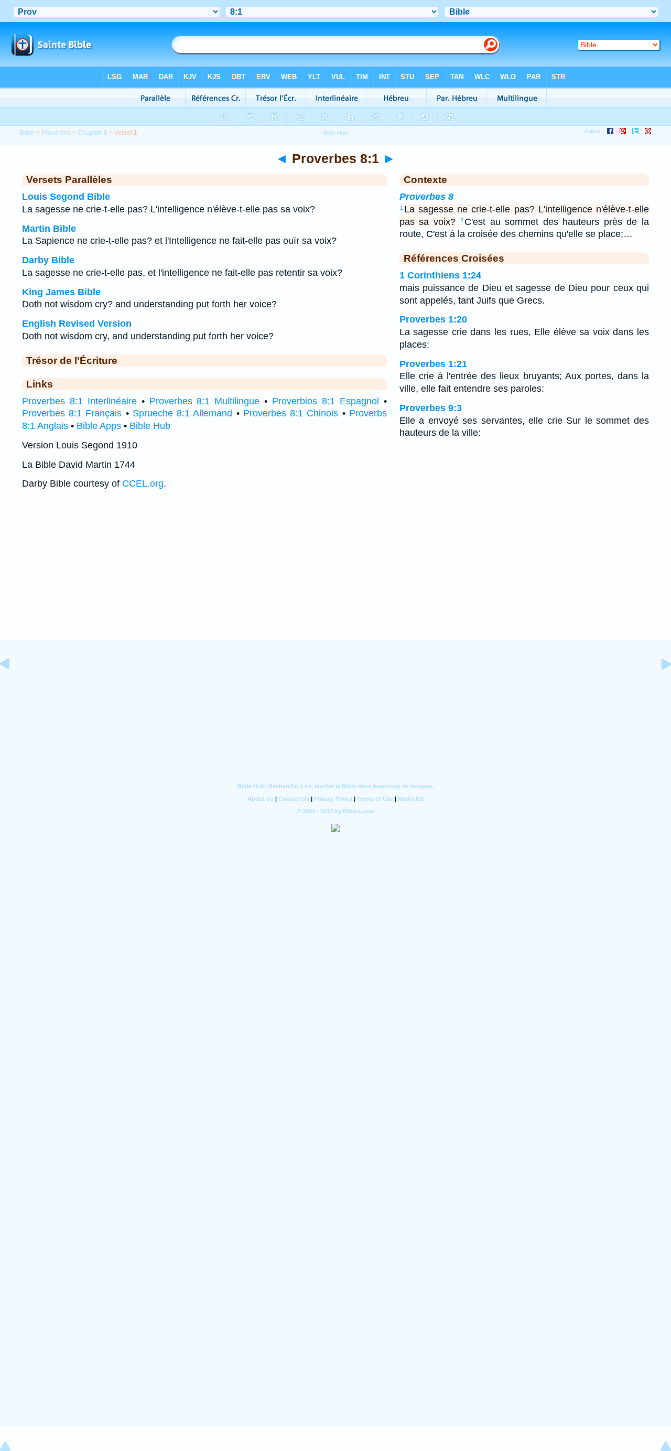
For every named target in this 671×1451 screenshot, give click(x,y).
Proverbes (56, 132)
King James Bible (61, 292)
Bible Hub (149, 426)
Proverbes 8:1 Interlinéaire (79, 401)
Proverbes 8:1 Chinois (290, 413)
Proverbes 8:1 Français (72, 413)
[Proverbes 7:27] (13, 687)
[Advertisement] (335, 575)
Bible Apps (99, 426)
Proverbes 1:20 (433, 319)
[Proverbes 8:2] (658, 687)
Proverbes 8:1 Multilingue (204, 401)
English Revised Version (77, 323)
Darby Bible (48, 260)
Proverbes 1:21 (433, 364)
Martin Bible (49, 228)
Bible (27, 132)
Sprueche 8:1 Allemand (182, 413)
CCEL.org (143, 483)
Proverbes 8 (426, 196)
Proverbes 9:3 (430, 408)
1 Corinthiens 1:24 (440, 275)
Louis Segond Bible (66, 196)
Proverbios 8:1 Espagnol (325, 401)
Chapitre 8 (92, 132)
